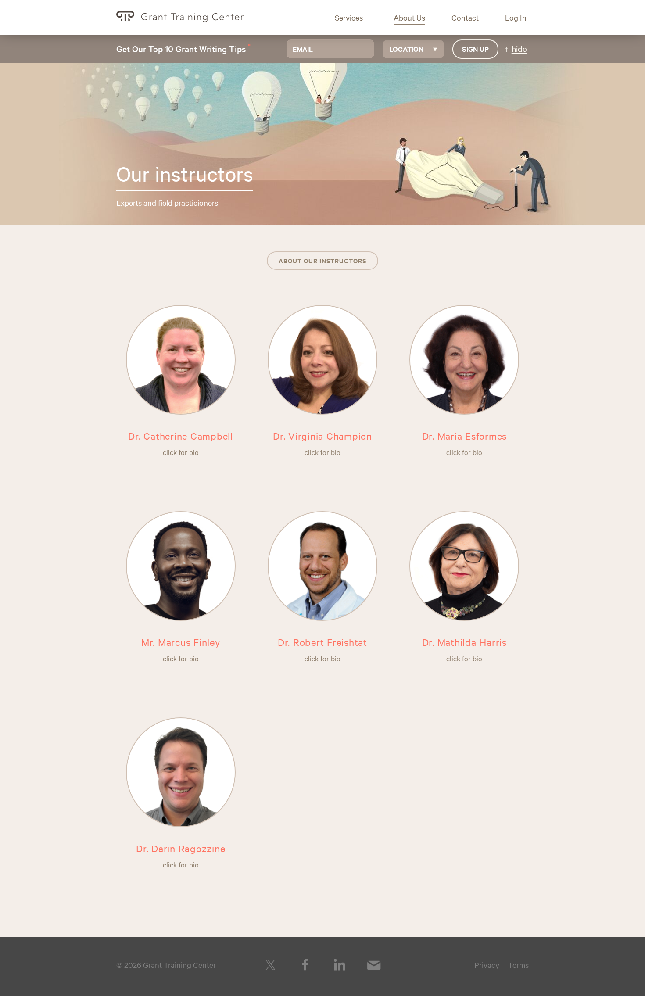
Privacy (486, 965)
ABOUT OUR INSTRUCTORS (322, 260)
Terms (518, 965)
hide (519, 48)
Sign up (475, 49)
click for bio (181, 452)
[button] (355, 17)
